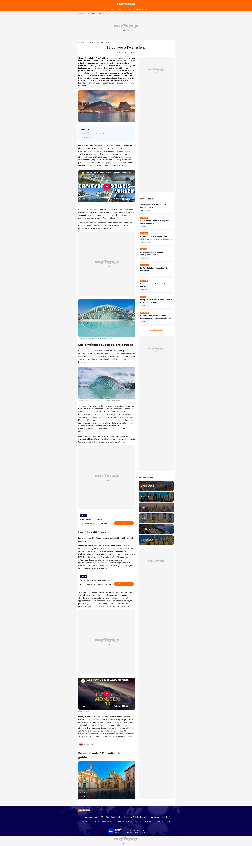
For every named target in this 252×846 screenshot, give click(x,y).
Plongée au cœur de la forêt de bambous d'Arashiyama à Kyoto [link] (156, 301)
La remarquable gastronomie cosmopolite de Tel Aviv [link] (151, 253)
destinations (116, 9)
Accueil (80, 42)
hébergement (138, 9)
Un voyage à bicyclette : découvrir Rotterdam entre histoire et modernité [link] (155, 316)
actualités (127, 9)
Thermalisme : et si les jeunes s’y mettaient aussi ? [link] (153, 206)
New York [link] (146, 507)
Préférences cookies (89, 821)
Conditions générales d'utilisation (136, 817)
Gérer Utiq (105, 817)
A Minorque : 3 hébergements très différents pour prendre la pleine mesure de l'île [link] (156, 239)
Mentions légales (105, 821)
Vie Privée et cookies (162, 821)
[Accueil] (126, 3)
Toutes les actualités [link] (156, 330)
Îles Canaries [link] (147, 529)
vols (146, 9)
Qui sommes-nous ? (158, 817)
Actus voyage (89, 42)
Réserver (124, 523)
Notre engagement (92, 817)
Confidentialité (116, 817)
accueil (106, 9)
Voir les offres (124, 584)
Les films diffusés (88, 137)
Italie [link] (143, 518)
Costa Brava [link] (147, 485)
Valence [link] (84, 792)
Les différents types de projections (95, 133)
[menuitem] (81, 13)
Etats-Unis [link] (146, 496)
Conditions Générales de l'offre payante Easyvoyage (133, 821)
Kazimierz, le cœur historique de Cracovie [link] (153, 285)
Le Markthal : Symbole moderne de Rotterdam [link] (154, 269)
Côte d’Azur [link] (147, 540)
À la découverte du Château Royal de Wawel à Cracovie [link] (154, 221)
